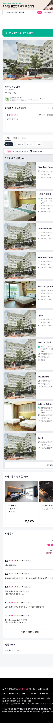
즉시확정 (20, 144)
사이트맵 (24, 693)
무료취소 (29, 144)
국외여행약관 (43, 693)
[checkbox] (31, 151)
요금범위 (39, 144)
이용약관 (32, 693)
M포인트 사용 (37, 151)
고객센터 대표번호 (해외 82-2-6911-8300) (25, 688)
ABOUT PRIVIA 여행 (10, 693)
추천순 (8, 144)
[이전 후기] (49, 108)
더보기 (43, 203)
